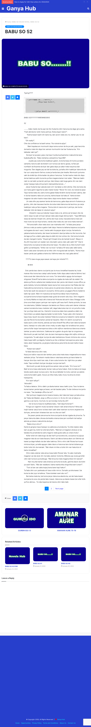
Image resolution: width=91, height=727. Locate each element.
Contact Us (72, 723)
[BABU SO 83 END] (17, 555)
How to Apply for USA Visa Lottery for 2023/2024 (31, 2)
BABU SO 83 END (11, 566)
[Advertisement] (18, 677)
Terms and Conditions (50, 723)
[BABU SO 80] (73, 554)
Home (8, 22)
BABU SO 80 (65, 563)
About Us (63, 723)
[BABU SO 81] (45, 554)
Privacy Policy (37, 723)
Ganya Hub (61, 719)
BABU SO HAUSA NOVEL (20, 22)
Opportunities (26, 723)
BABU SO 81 (37, 563)
